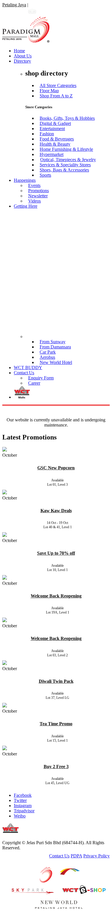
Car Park (48, 352)
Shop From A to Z (56, 95)
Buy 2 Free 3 (56, 766)
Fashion (47, 133)
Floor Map (49, 90)
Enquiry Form (41, 377)
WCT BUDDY (28, 367)
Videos (34, 200)
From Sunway (52, 341)
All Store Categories (58, 85)
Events (34, 185)
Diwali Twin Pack (56, 681)
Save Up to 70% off (56, 553)
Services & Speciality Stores (65, 164)
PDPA (76, 855)
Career (34, 383)
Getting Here (25, 206)
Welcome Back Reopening (56, 595)
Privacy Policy (96, 855)
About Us (23, 55)
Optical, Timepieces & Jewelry (68, 159)
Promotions (38, 190)
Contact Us (24, 372)
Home (19, 50)
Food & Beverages (57, 138)
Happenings (25, 180)
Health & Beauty (55, 144)
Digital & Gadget (55, 123)
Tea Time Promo (56, 723)
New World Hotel (56, 362)
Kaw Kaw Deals (56, 510)
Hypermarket (51, 154)
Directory (22, 61)
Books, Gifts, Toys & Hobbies (67, 118)
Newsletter (38, 195)
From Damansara (55, 346)
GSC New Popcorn (56, 467)
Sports (45, 175)
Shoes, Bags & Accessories (64, 169)
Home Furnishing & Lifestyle (66, 149)
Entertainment (52, 128)
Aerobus (47, 357)
